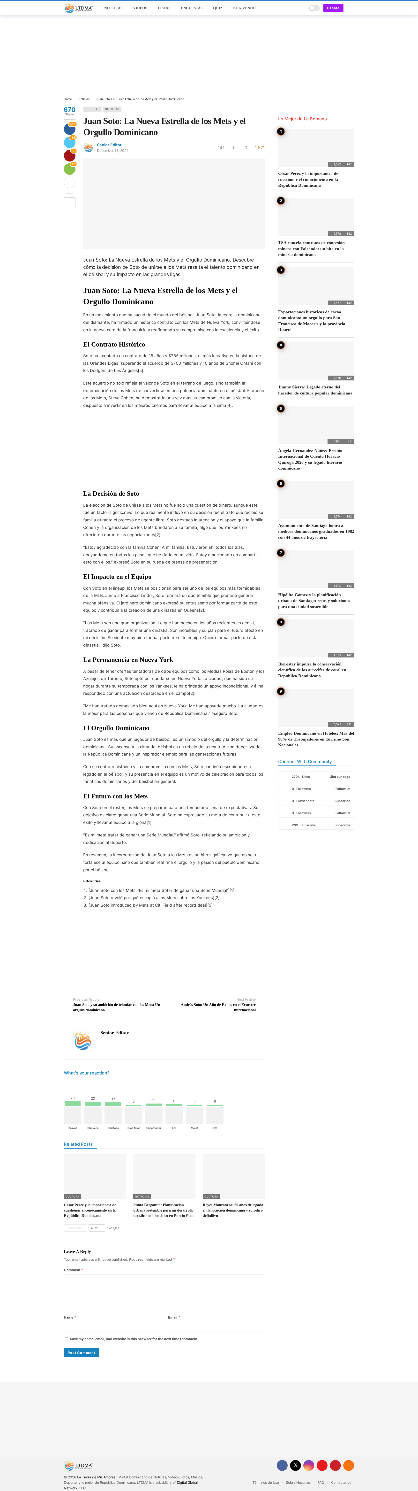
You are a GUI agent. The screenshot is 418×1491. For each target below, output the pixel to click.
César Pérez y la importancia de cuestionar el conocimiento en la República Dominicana (90, 1210)
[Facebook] (282, 1465)
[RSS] (348, 1465)
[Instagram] (308, 1465)
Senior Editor (109, 144)
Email (174, 1317)
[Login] (350, 8)
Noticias (112, 109)
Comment (73, 1269)
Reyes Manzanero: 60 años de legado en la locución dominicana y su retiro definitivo (233, 1210)
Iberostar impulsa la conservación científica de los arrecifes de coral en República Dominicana (312, 670)
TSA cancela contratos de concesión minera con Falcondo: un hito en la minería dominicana (311, 248)
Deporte (92, 109)
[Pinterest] (335, 1465)
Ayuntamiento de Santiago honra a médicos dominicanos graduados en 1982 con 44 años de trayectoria (316, 531)
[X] (295, 1465)
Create (333, 8)
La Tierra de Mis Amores (96, 1477)
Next (95, 1228)
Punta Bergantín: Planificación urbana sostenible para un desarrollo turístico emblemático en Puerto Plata (163, 1210)
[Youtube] (322, 1465)
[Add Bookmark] (69, 203)
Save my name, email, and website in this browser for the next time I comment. (134, 1339)
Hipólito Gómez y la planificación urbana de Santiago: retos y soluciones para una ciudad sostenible (314, 600)
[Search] (302, 8)
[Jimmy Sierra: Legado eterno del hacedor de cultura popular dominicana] (316, 361)
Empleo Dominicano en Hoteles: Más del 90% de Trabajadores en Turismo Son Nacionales (316, 739)
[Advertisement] (209, 56)
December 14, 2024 (112, 150)
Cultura (72, 1196)
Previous (77, 1228)
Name (70, 1317)
